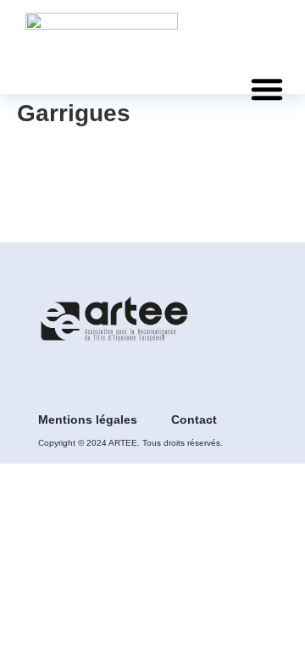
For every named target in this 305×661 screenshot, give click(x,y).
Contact (194, 419)
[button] (266, 89)
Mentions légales (87, 419)
